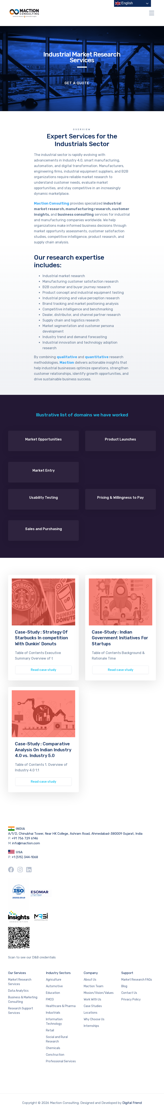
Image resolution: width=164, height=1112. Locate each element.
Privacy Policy (131, 999)
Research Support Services (20, 1011)
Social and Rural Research (57, 1039)
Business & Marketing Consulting (22, 1000)
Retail (50, 1030)
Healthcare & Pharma (61, 1006)
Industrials (53, 1013)
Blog (124, 986)
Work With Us (92, 999)
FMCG (50, 999)
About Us (90, 979)
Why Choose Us (94, 1019)
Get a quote (76, 83)
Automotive (54, 986)
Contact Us (129, 993)
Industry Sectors (58, 973)
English (126, 3)
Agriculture (53, 979)
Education (53, 993)
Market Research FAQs (136, 979)
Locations (90, 1013)
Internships (91, 1026)
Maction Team (93, 986)
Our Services (17, 973)
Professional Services (61, 1061)
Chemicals (53, 1048)
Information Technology (54, 1022)
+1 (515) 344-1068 (25, 857)
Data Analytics (18, 991)
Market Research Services (19, 982)
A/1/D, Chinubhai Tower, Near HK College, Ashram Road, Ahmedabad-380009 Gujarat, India (75, 834)
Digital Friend (132, 1103)
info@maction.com (26, 843)
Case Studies (93, 1006)
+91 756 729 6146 (25, 838)
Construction (55, 1055)
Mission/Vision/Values (99, 993)
